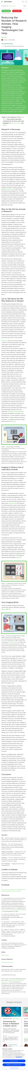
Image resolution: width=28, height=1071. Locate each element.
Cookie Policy (19, 1057)
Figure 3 (4, 609)
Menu (24, 6)
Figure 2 (18, 557)
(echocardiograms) (13, 642)
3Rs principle (9, 189)
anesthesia (11, 503)
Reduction (4, 340)
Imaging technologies (14, 411)
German (13, 123)
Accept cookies (14, 1060)
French (18, 123)
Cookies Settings (14, 1068)
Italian (4, 125)
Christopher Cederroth (7, 962)
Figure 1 (13, 421)
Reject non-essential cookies (14, 1064)
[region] (14, 1059)
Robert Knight (5, 955)
